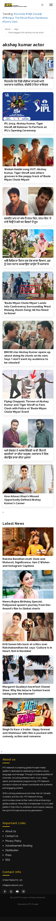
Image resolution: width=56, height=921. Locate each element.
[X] (11, 891)
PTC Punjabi (33, 904)
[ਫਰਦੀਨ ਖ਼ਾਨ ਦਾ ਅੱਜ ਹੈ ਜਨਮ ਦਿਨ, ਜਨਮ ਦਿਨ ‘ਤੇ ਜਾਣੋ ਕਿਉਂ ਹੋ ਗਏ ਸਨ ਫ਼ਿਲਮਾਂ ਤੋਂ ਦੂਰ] (28, 201)
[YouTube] (17, 891)
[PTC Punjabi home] (15, 5)
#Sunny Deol (9, 21)
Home (7, 29)
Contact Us (11, 836)
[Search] (42, 5)
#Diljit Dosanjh (34, 14)
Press (8, 855)
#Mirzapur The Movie (14, 17)
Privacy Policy (13, 840)
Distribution (11, 850)
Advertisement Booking (18, 845)
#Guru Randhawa (38, 17)
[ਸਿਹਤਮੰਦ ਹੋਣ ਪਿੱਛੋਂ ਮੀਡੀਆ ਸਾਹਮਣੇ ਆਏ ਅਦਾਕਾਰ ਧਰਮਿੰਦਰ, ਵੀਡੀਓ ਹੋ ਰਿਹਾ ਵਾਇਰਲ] (28, 64)
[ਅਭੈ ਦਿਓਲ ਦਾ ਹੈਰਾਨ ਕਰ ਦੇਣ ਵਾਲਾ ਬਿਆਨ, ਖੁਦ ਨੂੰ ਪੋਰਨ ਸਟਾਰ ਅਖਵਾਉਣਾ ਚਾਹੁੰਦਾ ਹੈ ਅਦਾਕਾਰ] (28, 243)
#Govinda (19, 14)
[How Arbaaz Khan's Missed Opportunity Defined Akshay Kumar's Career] (28, 479)
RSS (7, 859)
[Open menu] (51, 4)
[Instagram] (23, 891)
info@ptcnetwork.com (12, 885)
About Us (10, 831)
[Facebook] (4, 891)
